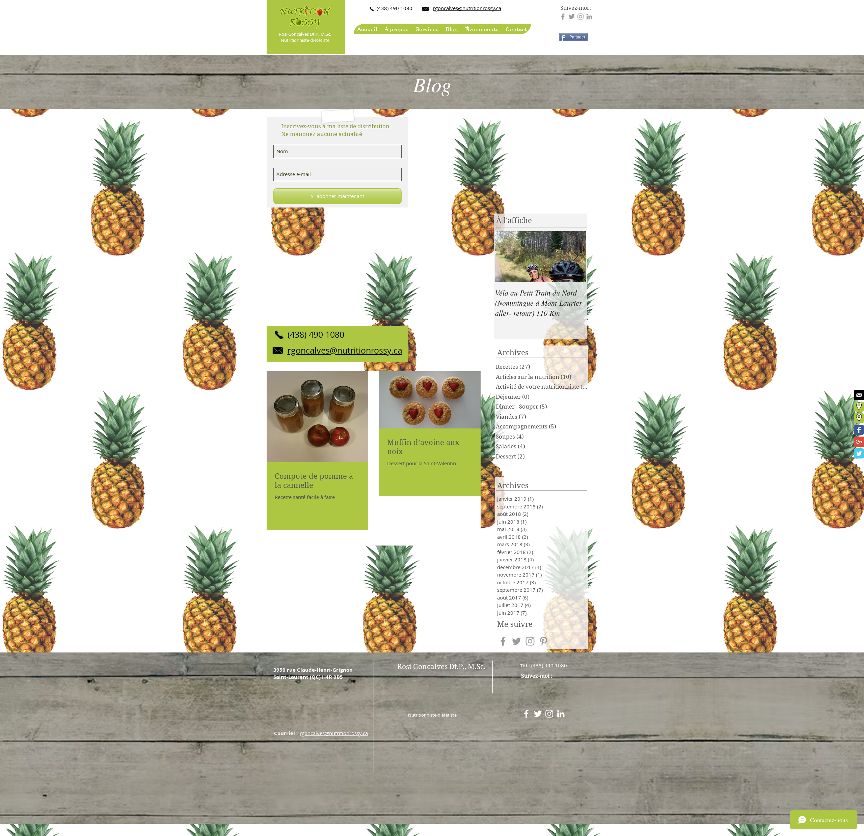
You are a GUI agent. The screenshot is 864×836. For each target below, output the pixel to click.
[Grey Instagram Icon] (580, 16)
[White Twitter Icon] (538, 713)
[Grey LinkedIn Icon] (589, 16)
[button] (396, 29)
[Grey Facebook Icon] (563, 16)
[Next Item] (575, 256)
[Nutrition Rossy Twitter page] (859, 453)
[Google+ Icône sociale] (859, 442)
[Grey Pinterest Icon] (543, 641)
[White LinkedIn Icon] (561, 713)
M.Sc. (477, 667)
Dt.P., (458, 667)
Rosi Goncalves (294, 34)
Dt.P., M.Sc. (320, 34)
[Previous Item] (506, 256)
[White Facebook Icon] (526, 713)
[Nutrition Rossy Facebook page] (859, 430)
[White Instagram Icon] (549, 713)
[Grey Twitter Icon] (572, 16)
